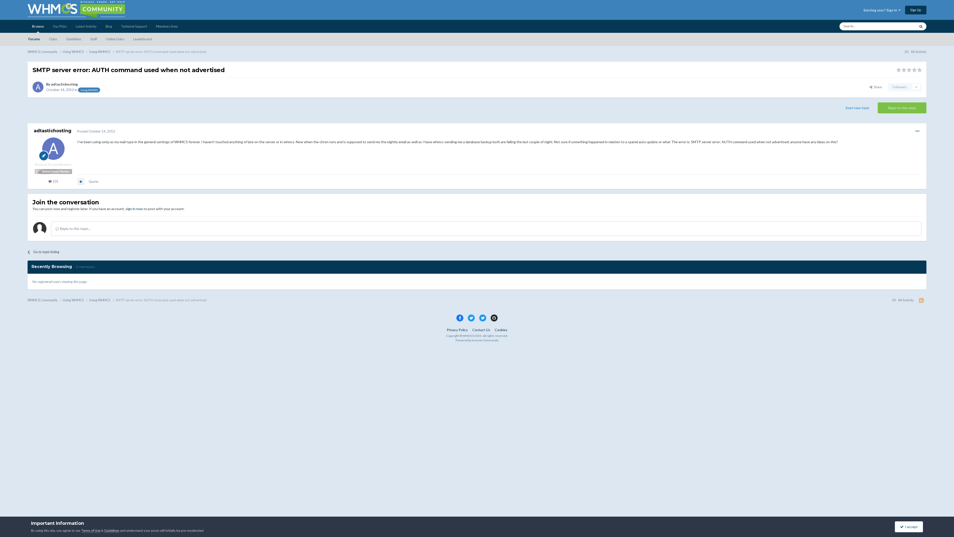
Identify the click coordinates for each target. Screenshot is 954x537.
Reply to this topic (902, 108)
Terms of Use (90, 531)
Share (877, 87)
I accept (911, 527)
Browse (38, 26)
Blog (109, 26)
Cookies (501, 330)
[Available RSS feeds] (921, 300)
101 (55, 181)
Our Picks (60, 26)
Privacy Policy (457, 330)
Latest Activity (86, 26)
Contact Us (481, 330)
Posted (96, 131)
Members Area (167, 26)
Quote (93, 181)
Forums (34, 39)
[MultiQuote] (80, 181)
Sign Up (915, 10)
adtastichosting (64, 84)
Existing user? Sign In (881, 10)
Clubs (53, 39)
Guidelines (73, 39)
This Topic (902, 26)
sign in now (134, 209)
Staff (93, 39)
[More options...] (917, 131)
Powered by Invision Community (477, 340)
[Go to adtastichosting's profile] (38, 87)
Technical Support (134, 26)
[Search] (920, 26)
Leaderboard (142, 39)
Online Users (115, 39)
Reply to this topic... (74, 228)
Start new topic (857, 108)
